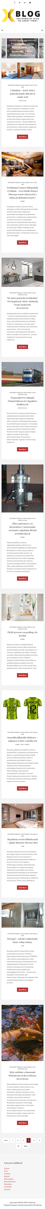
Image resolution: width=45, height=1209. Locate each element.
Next (26, 1146)
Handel (27, 744)
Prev (6, 1140)
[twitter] (19, 1)
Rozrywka (8, 1184)
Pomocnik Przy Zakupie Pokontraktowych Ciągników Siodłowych (22, 401)
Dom (22, 744)
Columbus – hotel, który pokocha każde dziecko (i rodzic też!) (22, 93)
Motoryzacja (22, 408)
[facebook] (15, 1)
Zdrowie (7, 1189)
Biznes (22, 201)
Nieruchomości (10, 1182)
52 (18, 1146)
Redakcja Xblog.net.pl (22, 85)
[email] (30, 1)
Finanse (7, 1174)
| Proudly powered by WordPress (29, 1205)
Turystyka (22, 100)
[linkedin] (24, 1)
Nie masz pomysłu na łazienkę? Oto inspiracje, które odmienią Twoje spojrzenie (22, 301)
